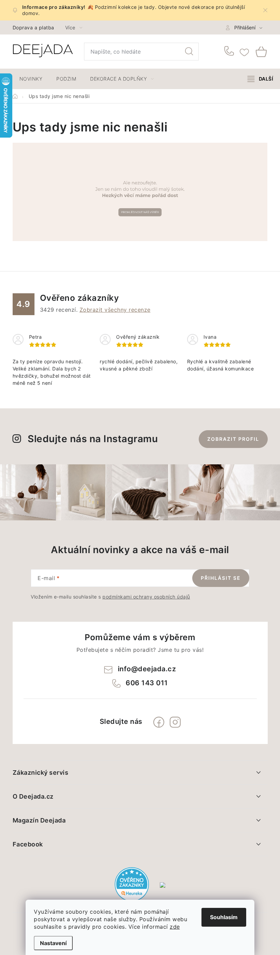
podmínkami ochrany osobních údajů (146, 597)
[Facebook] (158, 722)
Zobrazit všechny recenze (115, 309)
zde (175, 926)
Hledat (189, 51)
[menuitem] (31, 79)
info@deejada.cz (147, 669)
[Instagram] (175, 722)
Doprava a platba (33, 27)
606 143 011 (230, 51)
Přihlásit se (221, 578)
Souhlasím (224, 917)
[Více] (260, 79)
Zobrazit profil (233, 439)
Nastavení (53, 943)
